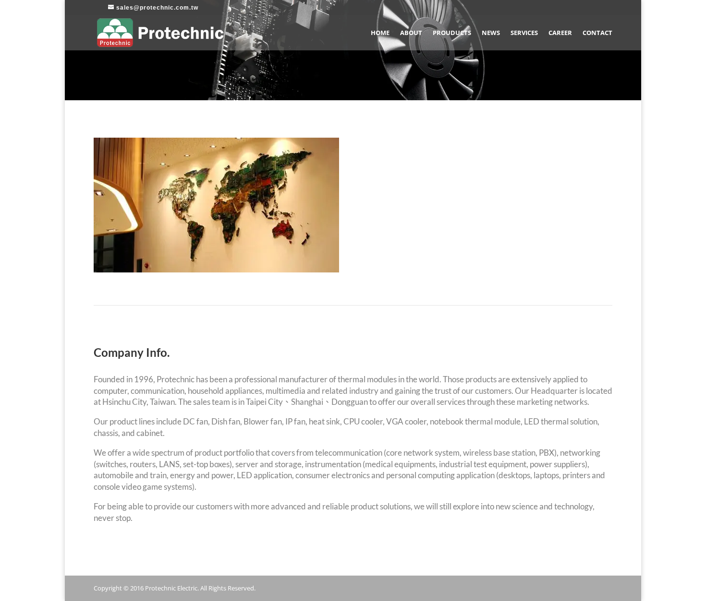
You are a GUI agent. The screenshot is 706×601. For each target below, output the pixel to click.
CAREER (560, 33)
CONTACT (597, 33)
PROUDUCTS (452, 33)
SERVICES (524, 33)
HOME (380, 33)
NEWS (491, 33)
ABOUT (411, 33)
